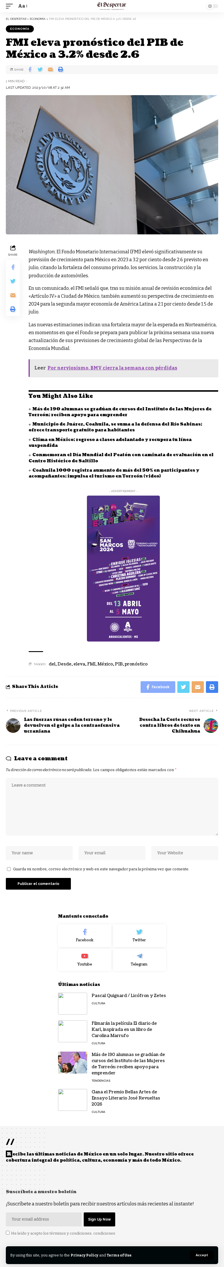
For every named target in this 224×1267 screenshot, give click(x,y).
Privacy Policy (84, 1255)
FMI (91, 664)
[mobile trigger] (11, 6)
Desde (64, 664)
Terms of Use (119, 1255)
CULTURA (98, 1003)
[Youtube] (84, 960)
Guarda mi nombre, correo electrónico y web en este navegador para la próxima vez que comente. (101, 869)
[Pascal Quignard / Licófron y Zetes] (72, 1004)
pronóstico (136, 664)
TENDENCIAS (101, 1080)
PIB (119, 664)
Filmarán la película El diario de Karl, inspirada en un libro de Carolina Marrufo (124, 1029)
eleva (79, 664)
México (105, 664)
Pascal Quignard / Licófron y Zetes (129, 995)
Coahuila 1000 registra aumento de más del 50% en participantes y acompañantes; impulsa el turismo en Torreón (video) (114, 473)
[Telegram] (139, 960)
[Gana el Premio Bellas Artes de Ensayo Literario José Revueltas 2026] (72, 1100)
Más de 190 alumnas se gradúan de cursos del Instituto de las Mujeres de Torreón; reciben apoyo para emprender (120, 412)
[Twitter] (139, 935)
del (52, 664)
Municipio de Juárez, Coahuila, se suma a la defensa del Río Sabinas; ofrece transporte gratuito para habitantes (115, 427)
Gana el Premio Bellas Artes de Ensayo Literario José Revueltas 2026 (126, 1098)
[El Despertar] (112, 6)
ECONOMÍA (19, 28)
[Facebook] (84, 935)
